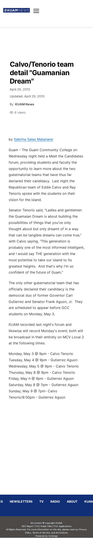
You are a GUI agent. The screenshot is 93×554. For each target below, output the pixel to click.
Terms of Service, (41, 532)
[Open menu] (36, 11)
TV (41, 501)
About (72, 501)
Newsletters (21, 501)
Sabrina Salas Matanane (33, 139)
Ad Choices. (62, 532)
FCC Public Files (44, 526)
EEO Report (28, 526)
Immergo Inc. (53, 546)
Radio (55, 501)
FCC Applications (62, 526)
